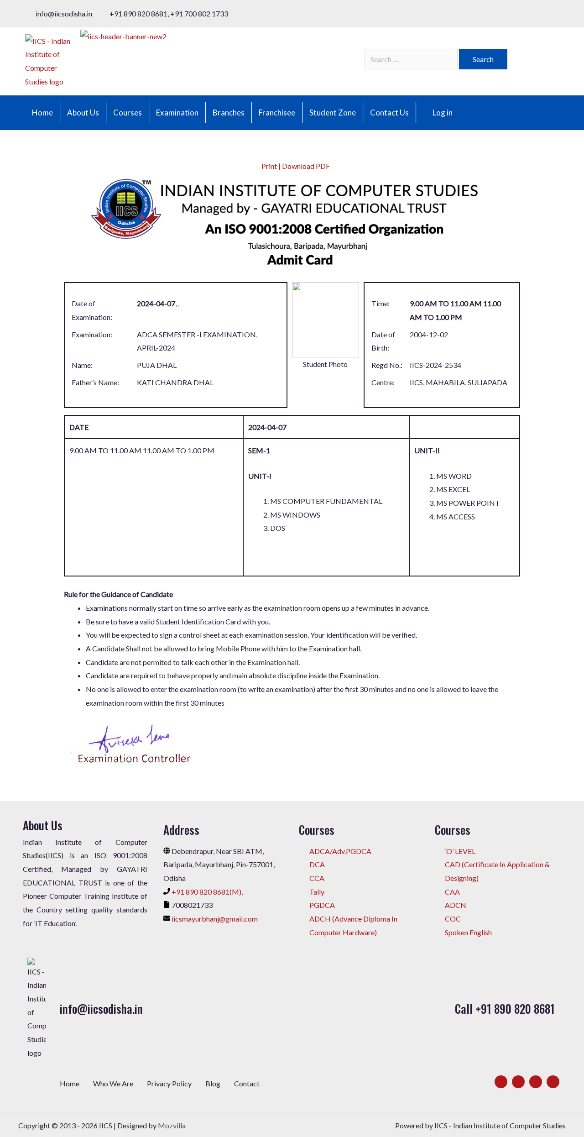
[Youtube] (553, 1081)
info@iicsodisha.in (101, 1008)
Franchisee (277, 112)
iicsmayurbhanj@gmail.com (215, 918)
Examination (177, 112)
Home (42, 112)
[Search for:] (412, 59)
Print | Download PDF (295, 166)
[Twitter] (518, 1081)
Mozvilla (172, 1125)
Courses (127, 112)
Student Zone (332, 112)
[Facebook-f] (501, 1081)
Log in (443, 112)
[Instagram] (535, 1081)
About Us (83, 112)
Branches (229, 112)
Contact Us (389, 112)
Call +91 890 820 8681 (505, 1008)
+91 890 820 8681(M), (207, 891)
